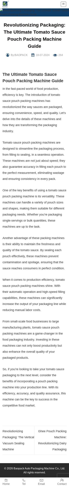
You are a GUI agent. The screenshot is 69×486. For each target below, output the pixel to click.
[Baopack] (8, 4)
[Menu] (63, 4)
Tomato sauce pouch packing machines (29, 142)
